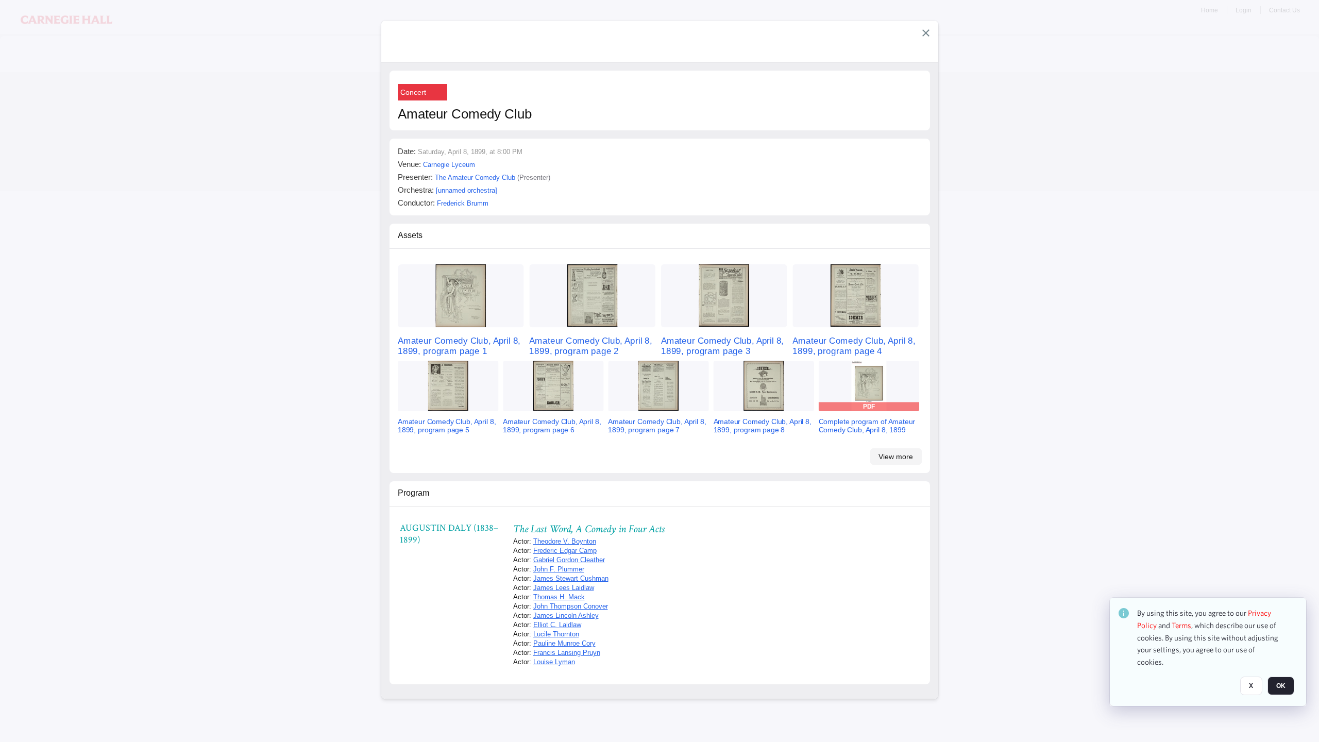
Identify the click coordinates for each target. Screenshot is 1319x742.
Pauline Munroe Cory (564, 643)
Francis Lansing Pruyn (566, 652)
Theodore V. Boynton (564, 541)
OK (1281, 685)
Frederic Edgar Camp (565, 550)
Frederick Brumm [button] (462, 203)
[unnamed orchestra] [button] (466, 190)
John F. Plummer (558, 569)
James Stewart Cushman (570, 578)
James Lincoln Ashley (566, 615)
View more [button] (895, 456)
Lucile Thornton (556, 634)
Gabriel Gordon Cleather (569, 560)
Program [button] (413, 492)
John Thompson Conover (570, 606)
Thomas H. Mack (559, 597)
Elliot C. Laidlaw (557, 625)
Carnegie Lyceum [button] (449, 164)
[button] (926, 33)
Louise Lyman (554, 662)
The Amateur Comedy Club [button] (475, 177)
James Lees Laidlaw (563, 588)
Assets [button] (410, 235)
